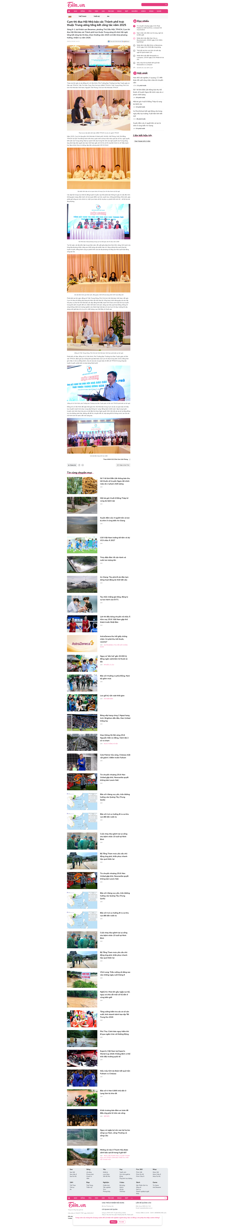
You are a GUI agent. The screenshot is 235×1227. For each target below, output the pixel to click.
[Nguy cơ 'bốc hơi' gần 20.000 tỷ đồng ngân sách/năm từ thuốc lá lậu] (82, 663)
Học (96, 11)
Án (108, 16)
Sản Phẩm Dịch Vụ (142, 1185)
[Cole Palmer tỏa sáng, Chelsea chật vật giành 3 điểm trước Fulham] (82, 762)
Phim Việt (139, 1172)
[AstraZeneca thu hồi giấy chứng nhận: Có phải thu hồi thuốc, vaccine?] (82, 643)
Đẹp (126, 11)
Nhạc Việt (156, 1172)
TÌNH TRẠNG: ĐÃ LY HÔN (142, 141)
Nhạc (119, 11)
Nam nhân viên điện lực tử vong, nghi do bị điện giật (150, 34)
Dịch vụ (138, 1189)
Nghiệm (135, 11)
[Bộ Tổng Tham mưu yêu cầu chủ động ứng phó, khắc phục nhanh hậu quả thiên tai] (82, 860)
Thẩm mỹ (89, 1187)
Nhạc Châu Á (157, 1174)
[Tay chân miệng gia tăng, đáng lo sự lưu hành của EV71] (82, 604)
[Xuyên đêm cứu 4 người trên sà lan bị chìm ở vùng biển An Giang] (82, 525)
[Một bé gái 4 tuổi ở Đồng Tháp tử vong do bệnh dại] (82, 505)
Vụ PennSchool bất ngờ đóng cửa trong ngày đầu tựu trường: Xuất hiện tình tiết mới (147, 113)
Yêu (89, 11)
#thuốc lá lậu (109, 665)
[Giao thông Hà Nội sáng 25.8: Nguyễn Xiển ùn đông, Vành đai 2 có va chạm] (82, 742)
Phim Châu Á (140, 1176)
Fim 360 (111, 11)
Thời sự (97, 16)
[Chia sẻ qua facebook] (79, 465)
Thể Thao (82, 16)
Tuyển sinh (123, 1172)
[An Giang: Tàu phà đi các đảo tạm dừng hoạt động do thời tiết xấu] (82, 584)
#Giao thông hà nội (111, 744)
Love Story (106, 1174)
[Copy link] (82, 465)
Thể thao (122, 1191)
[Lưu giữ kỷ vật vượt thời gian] (82, 702)
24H (103, 11)
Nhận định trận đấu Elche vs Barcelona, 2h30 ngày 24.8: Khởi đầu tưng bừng (149, 46)
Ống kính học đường (126, 1178)
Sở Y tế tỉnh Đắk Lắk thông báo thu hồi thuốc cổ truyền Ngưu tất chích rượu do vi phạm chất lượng (148, 92)
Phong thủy (106, 1191)
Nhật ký (105, 1172)
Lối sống (89, 1172)
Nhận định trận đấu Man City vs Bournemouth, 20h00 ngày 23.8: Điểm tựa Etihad (149, 40)
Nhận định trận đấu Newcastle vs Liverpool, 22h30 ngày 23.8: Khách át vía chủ (150, 57)
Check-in (89, 1176)
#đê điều (107, 1116)
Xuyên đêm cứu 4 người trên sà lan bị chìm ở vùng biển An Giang (147, 124)
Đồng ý (113, 1222)
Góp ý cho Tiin (124, 465)
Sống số (138, 1187)
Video (143, 11)
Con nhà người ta (125, 1174)
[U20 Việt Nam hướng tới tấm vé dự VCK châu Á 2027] (82, 544)
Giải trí (121, 1187)
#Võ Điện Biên (108, 699)
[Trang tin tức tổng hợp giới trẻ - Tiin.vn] (76, 4)
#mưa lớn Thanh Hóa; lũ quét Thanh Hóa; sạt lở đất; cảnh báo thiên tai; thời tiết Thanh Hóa (115, 1157)
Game (159, 11)
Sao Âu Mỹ (73, 1176)
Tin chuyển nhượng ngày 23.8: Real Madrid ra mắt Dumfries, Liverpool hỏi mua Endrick (149, 28)
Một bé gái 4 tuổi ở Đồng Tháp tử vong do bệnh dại (147, 102)
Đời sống (122, 1185)
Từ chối (121, 1222)
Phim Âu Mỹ (140, 1174)
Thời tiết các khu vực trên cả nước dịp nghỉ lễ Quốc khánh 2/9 (149, 51)
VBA (87, 1178)
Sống (83, 11)
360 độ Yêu (106, 1176)
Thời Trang (89, 1185)
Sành (151, 11)
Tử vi (104, 1189)
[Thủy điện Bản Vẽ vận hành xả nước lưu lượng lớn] (82, 564)
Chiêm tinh (106, 1185)
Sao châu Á (73, 1174)
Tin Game (156, 1185)
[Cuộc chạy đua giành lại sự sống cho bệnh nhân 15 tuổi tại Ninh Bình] (82, 841)
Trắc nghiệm (107, 1187)
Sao (75, 11)
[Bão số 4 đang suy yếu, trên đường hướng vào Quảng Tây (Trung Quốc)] (82, 801)
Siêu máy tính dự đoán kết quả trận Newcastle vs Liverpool (148, 64)
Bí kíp (121, 1176)
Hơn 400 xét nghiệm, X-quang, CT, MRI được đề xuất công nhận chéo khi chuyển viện (148, 80)
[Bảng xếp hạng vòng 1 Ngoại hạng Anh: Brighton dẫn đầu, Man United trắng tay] (82, 722)
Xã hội (121, 1189)
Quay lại (73, 465)
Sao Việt (72, 1172)
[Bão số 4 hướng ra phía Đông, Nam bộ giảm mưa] (82, 683)
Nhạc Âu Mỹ (156, 1176)
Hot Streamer (157, 1187)
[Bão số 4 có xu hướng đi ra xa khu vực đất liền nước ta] (82, 821)
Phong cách (90, 1174)
